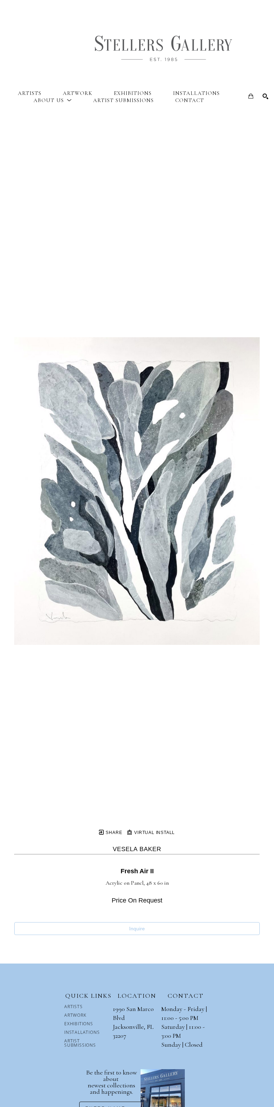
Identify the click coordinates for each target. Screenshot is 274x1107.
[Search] (265, 96)
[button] (53, 100)
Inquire (137, 928)
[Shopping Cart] (250, 96)
